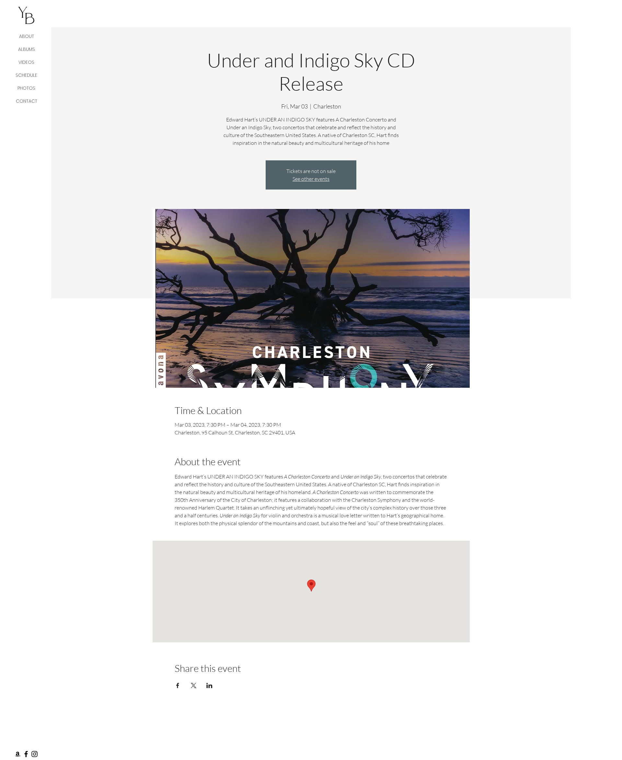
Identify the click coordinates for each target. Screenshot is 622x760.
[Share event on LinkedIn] (209, 685)
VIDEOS (26, 62)
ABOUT (26, 36)
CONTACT (26, 101)
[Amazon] (18, 754)
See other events (311, 179)
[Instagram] (34, 754)
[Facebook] (26, 754)
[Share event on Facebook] (178, 685)
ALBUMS (26, 49)
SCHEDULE (26, 75)
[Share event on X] (193, 685)
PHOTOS (26, 88)
